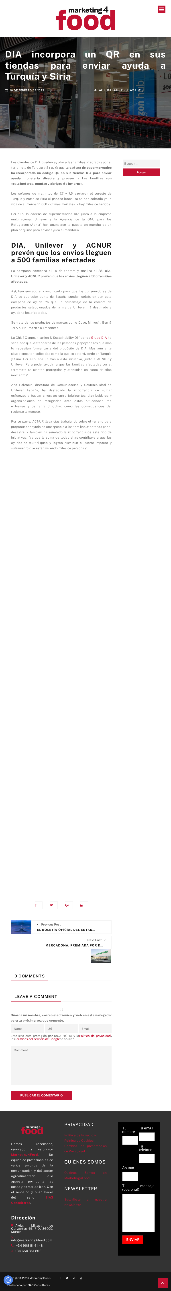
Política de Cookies (79, 1140)
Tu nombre (128, 1130)
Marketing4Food (24, 1154)
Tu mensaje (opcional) (138, 1187)
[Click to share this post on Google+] (69, 905)
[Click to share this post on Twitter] (54, 905)
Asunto (128, 1168)
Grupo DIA (99, 337)
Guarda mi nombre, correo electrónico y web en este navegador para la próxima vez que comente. (61, 1017)
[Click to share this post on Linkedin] (84, 905)
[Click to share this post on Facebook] (39, 905)
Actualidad (109, 90)
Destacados (132, 90)
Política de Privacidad (80, 1135)
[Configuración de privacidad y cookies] (8, 1280)
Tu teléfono (146, 1148)
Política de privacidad (95, 1036)
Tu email (146, 1128)
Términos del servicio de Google (37, 1039)
